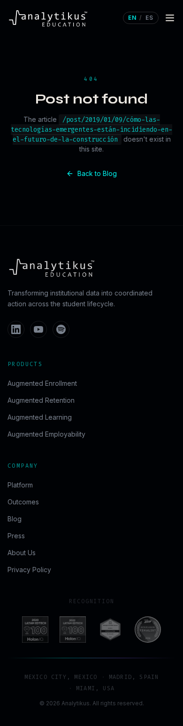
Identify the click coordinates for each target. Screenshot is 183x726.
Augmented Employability (46, 434)
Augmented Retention (41, 400)
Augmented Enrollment (42, 383)
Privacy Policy (29, 570)
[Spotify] (61, 329)
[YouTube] (38, 329)
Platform (20, 485)
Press (16, 536)
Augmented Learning (40, 417)
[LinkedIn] (16, 329)
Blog (15, 519)
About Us (22, 553)
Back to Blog (97, 173)
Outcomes (23, 502)
